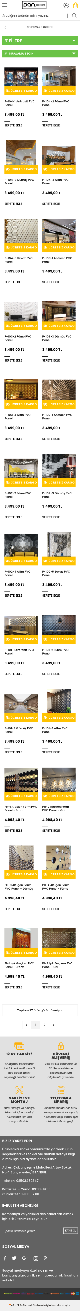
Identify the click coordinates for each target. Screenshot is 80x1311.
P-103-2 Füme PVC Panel (18, 338)
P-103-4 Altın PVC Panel (17, 416)
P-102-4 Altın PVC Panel (17, 573)
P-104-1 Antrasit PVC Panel (19, 103)
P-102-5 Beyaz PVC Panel (56, 573)
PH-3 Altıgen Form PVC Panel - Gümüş (18, 886)
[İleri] (53, 1025)
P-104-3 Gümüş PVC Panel (19, 181)
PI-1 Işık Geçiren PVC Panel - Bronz (19, 965)
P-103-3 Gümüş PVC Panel (57, 338)
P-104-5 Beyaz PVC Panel (18, 260)
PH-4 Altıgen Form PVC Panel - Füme (55, 886)
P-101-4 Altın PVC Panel (55, 730)
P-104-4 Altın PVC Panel (55, 181)
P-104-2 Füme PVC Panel (56, 103)
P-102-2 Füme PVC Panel (18, 495)
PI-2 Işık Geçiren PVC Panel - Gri (57, 965)
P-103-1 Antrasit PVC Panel (57, 260)
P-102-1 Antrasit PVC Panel (57, 416)
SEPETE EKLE (13, 125)
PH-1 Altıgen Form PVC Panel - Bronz (20, 808)
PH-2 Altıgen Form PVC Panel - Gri (55, 808)
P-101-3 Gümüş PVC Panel (18, 730)
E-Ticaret (26, 1305)
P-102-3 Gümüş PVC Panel (57, 495)
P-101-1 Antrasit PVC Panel (19, 651)
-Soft (14, 1305)
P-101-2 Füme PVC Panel (55, 651)
